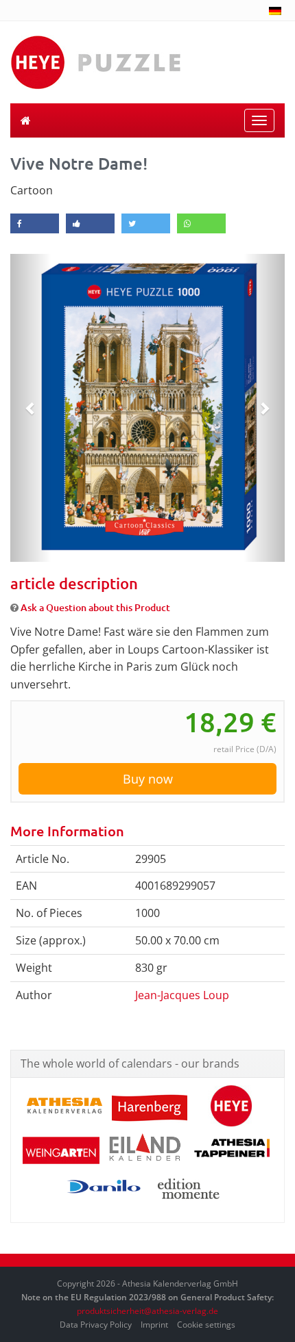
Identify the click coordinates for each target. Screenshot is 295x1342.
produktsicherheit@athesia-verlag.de (147, 1311)
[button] (30, 408)
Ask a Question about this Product (95, 607)
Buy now (148, 779)
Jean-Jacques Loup (182, 995)
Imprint (154, 1324)
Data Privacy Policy (96, 1324)
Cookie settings (206, 1324)
